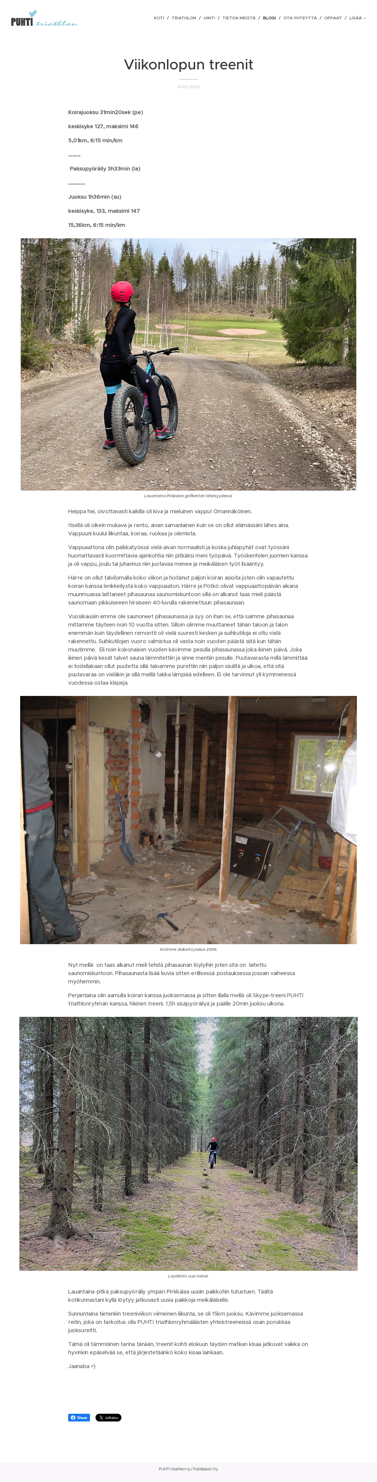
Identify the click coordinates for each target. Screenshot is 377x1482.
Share (82, 1417)
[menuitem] (161, 18)
